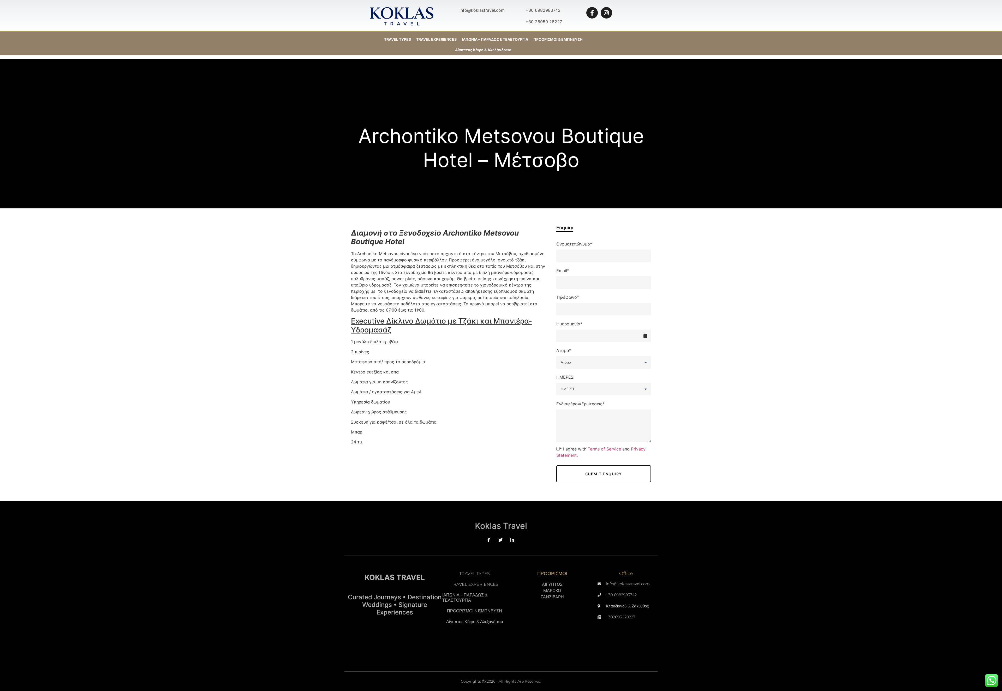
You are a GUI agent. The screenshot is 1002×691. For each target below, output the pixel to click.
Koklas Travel (501, 526)
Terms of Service (604, 449)
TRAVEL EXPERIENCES (436, 39)
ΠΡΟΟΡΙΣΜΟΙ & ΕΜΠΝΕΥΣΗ (474, 610)
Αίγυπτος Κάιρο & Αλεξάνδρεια (483, 50)
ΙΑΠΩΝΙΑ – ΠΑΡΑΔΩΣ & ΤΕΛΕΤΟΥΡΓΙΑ (495, 39)
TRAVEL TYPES (397, 39)
